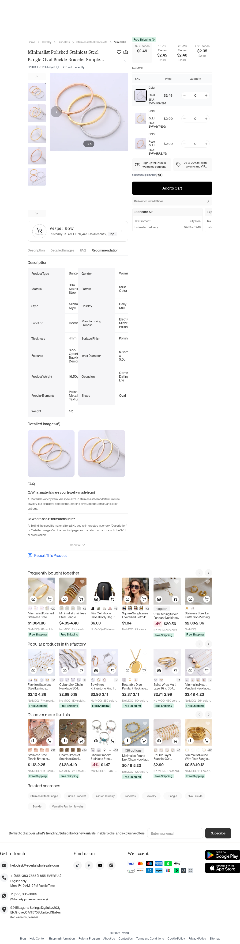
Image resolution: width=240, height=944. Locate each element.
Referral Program (89, 938)
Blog (23, 938)
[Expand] (124, 61)
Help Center (37, 938)
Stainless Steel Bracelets (91, 42)
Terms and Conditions (150, 938)
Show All (75, 545)
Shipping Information (62, 938)
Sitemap (215, 938)
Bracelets (64, 42)
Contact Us (126, 938)
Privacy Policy (197, 938)
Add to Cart (172, 188)
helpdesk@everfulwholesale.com (34, 865)
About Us (109, 938)
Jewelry (46, 42)
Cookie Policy (176, 938)
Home (31, 42)
